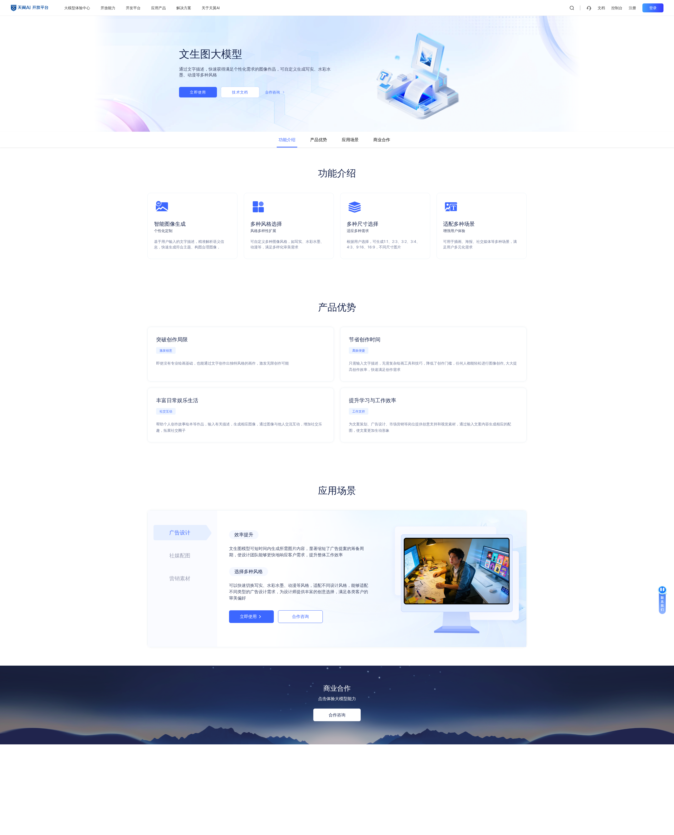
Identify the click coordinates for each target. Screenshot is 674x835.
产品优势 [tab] (318, 139)
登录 (653, 8)
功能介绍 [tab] (287, 139)
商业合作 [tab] (381, 139)
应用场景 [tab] (350, 139)
